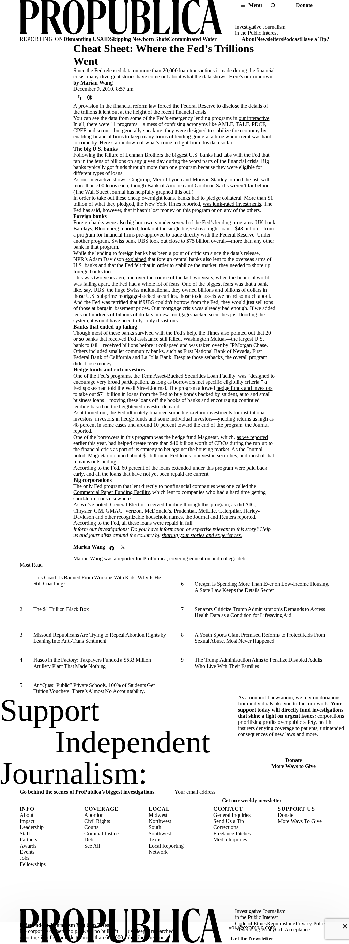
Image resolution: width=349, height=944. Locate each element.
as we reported (252, 437)
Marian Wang (96, 83)
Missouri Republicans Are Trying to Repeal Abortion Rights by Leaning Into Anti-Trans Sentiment (99, 638)
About (249, 39)
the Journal (197, 517)
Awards (28, 846)
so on (102, 130)
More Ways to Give (293, 766)
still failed (170, 339)
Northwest (160, 821)
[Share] (78, 97)
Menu (255, 5)
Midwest (158, 815)
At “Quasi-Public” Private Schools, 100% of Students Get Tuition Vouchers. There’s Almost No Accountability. (94, 688)
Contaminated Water (192, 39)
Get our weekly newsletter (252, 800)
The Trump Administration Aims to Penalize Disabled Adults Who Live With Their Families (258, 663)
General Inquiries (232, 815)
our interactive (254, 118)
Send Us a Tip (228, 821)
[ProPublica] (121, 18)
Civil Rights (97, 821)
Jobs (24, 858)
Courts (91, 827)
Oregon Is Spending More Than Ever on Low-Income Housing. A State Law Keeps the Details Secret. (262, 587)
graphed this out (173, 192)
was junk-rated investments (232, 204)
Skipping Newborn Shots (139, 39)
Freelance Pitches (232, 833)
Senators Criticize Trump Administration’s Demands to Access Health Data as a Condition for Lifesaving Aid (260, 612)
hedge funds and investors (244, 388)
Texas (155, 839)
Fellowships (33, 864)
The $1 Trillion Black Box (61, 609)
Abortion (94, 815)
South (155, 827)
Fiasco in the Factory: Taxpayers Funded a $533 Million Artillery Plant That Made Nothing (92, 663)
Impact (27, 821)
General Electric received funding (146, 504)
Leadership (32, 827)
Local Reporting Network (166, 849)
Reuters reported (237, 517)
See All (92, 846)
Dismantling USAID (86, 39)
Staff (25, 833)
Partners (28, 839)
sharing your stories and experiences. (202, 535)
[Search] (273, 5)
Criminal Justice (101, 833)
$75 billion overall (206, 241)
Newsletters (269, 39)
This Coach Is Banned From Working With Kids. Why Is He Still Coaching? (97, 581)
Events (27, 852)
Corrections (225, 827)
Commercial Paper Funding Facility (111, 492)
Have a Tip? (315, 39)
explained (135, 259)
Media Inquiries (230, 839)
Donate (304, 5)
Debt (89, 839)
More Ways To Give (300, 821)
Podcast (292, 39)
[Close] (345, 926)
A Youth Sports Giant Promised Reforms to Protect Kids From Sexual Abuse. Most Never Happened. (260, 638)
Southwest (160, 833)
